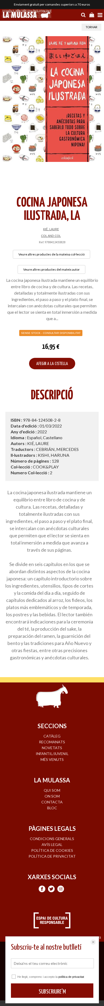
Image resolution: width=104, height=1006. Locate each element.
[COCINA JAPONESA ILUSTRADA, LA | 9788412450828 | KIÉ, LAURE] (52, 99)
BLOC (52, 808)
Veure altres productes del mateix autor (51, 269)
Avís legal (52, 844)
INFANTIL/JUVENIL (52, 753)
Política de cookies (52, 850)
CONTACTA (52, 802)
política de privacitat (71, 976)
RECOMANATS (52, 742)
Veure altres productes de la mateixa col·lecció (51, 254)
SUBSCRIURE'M (52, 992)
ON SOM (52, 796)
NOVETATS (52, 747)
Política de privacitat (52, 856)
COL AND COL (51, 235)
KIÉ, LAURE (51, 229)
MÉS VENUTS (52, 759)
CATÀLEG (52, 736)
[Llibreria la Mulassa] (26, 14)
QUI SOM (52, 790)
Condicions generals (52, 838)
